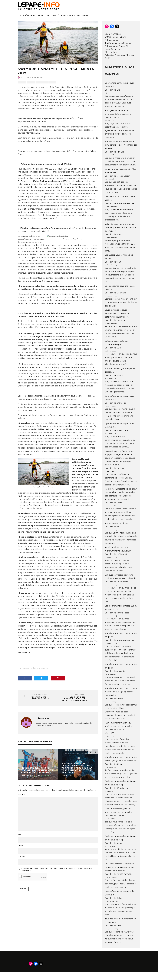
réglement (36, 668)
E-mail (21, 845)
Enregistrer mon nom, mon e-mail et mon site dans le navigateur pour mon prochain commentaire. (56, 869)
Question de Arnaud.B (115, 671)
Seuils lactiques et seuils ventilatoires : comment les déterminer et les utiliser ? (117, 313)
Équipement (68, 15)
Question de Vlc (112, 527)
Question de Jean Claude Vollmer (120, 203)
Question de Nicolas (114, 843)
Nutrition (44, 15)
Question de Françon (114, 375)
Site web (21, 856)
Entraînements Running (115, 37)
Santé (55, 15)
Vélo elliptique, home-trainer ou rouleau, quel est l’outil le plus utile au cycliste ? (120, 227)
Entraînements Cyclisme (120, 43)
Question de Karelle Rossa (117, 613)
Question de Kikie (113, 926)
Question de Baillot (113, 898)
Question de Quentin (114, 816)
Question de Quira (113, 348)
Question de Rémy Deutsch (117, 788)
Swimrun (45, 668)
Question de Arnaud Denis (117, 430)
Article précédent (39, 694)
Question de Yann (113, 234)
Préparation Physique (124, 55)
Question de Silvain (113, 764)
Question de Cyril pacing (116, 468)
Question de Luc (112, 90)
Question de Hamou (114, 503)
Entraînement (27, 15)
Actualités (109, 55)
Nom (20, 834)
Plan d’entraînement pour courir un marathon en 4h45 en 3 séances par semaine (121, 691)
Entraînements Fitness (115, 46)
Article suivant (78, 694)
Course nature (42, 82)
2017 (20, 668)
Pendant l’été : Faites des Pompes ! (42, 698)
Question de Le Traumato (116, 554)
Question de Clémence (115, 293)
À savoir (52, 82)
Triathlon (31, 82)
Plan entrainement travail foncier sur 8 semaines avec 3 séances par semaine (121, 145)
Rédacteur (25, 77)
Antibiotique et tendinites (116, 523)
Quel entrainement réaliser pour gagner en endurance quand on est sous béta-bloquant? (119, 867)
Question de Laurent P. (115, 320)
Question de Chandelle (115, 403)
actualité (26, 668)
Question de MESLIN (114, 152)
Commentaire (23, 794)
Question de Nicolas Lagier (117, 176)
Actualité (83, 15)
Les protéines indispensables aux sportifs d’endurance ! (75, 699)
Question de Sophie (114, 699)
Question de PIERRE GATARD (118, 874)
